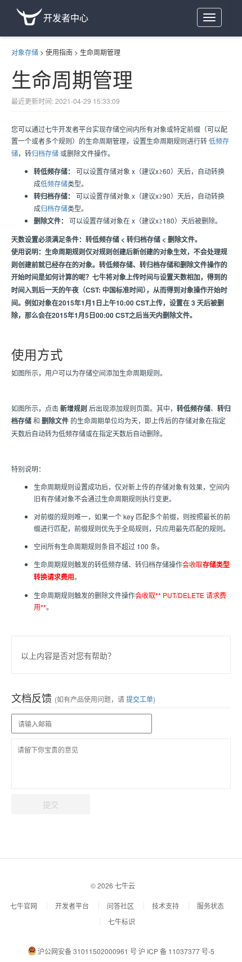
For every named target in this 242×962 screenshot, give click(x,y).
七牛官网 (23, 905)
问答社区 (120, 905)
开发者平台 (72, 905)
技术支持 (165, 905)
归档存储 (45, 153)
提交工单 (138, 699)
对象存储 (24, 52)
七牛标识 (121, 921)
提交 (51, 804)
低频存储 (54, 183)
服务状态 (210, 905)
